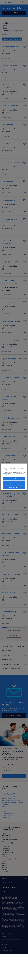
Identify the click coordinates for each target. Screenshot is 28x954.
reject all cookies (14, 483)
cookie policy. (7, 474)
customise (14, 479)
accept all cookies (14, 487)
